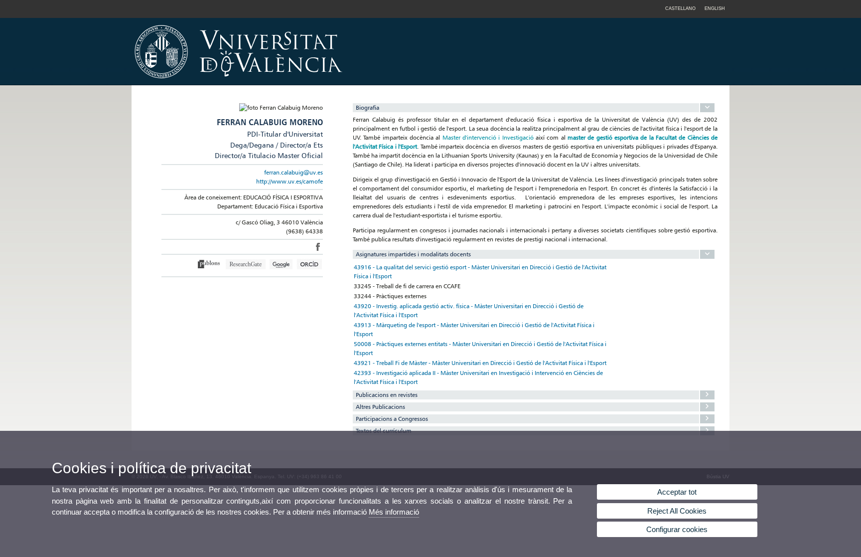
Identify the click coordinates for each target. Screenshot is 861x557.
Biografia (367, 107)
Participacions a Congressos (392, 418)
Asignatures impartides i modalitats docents (413, 254)
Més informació (394, 512)
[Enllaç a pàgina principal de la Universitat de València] (323, 82)
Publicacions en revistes (387, 394)
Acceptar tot (677, 492)
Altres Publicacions (380, 406)
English (715, 8)
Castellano (680, 8)
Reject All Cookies (677, 511)
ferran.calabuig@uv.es (293, 172)
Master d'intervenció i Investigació (488, 137)
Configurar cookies (677, 529)
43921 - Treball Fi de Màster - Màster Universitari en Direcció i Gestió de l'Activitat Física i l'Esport (480, 363)
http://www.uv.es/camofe (289, 181)
